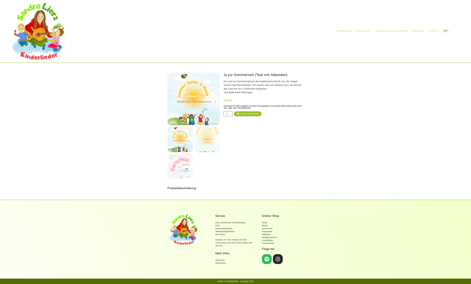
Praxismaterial (268, 243)
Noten (264, 222)
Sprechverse (267, 228)
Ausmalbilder (267, 240)
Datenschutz (220, 263)
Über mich (418, 31)
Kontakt (434, 31)
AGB (217, 225)
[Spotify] (267, 259)
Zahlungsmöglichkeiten (225, 231)
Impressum (220, 260)
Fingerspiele (267, 231)
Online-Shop (363, 31)
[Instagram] (278, 259)
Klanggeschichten (269, 237)
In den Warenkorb (249, 113)
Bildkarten (266, 234)
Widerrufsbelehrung (223, 228)
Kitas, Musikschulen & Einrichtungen (230, 222)
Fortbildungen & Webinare (391, 31)
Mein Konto (220, 234)
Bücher (265, 225)
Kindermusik (344, 31)
